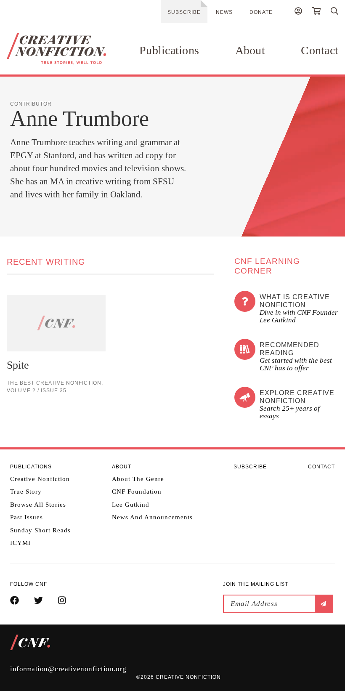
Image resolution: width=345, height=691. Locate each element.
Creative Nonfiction (40, 479)
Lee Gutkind (130, 504)
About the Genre (138, 479)
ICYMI (20, 543)
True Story (26, 491)
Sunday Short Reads (40, 530)
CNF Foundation (137, 491)
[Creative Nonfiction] (56, 48)
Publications (169, 50)
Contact (319, 50)
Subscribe (184, 12)
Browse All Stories (38, 504)
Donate (261, 12)
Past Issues (26, 517)
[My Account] (298, 12)
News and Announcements (152, 517)
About (250, 50)
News (224, 12)
